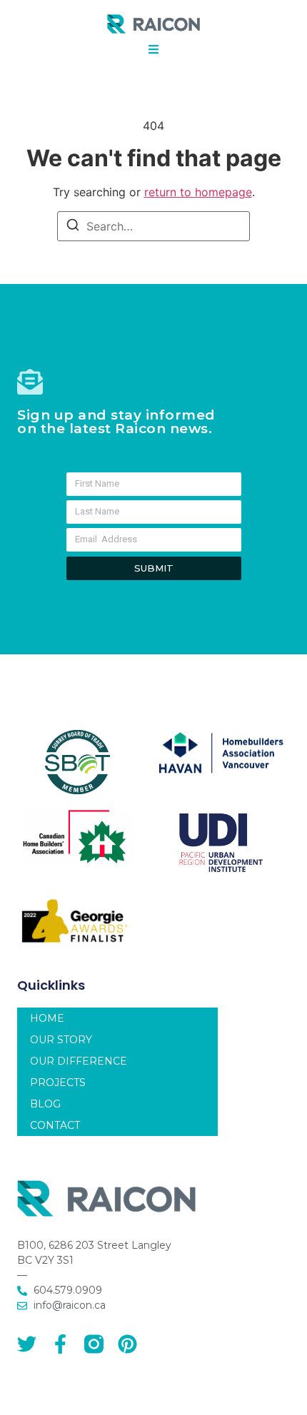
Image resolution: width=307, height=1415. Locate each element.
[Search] (72, 227)
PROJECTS (58, 1082)
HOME (47, 1018)
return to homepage (198, 192)
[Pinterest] (127, 1344)
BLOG (45, 1103)
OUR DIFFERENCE (78, 1061)
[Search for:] (153, 226)
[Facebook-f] (60, 1344)
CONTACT (55, 1125)
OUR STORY (61, 1039)
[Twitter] (26, 1344)
